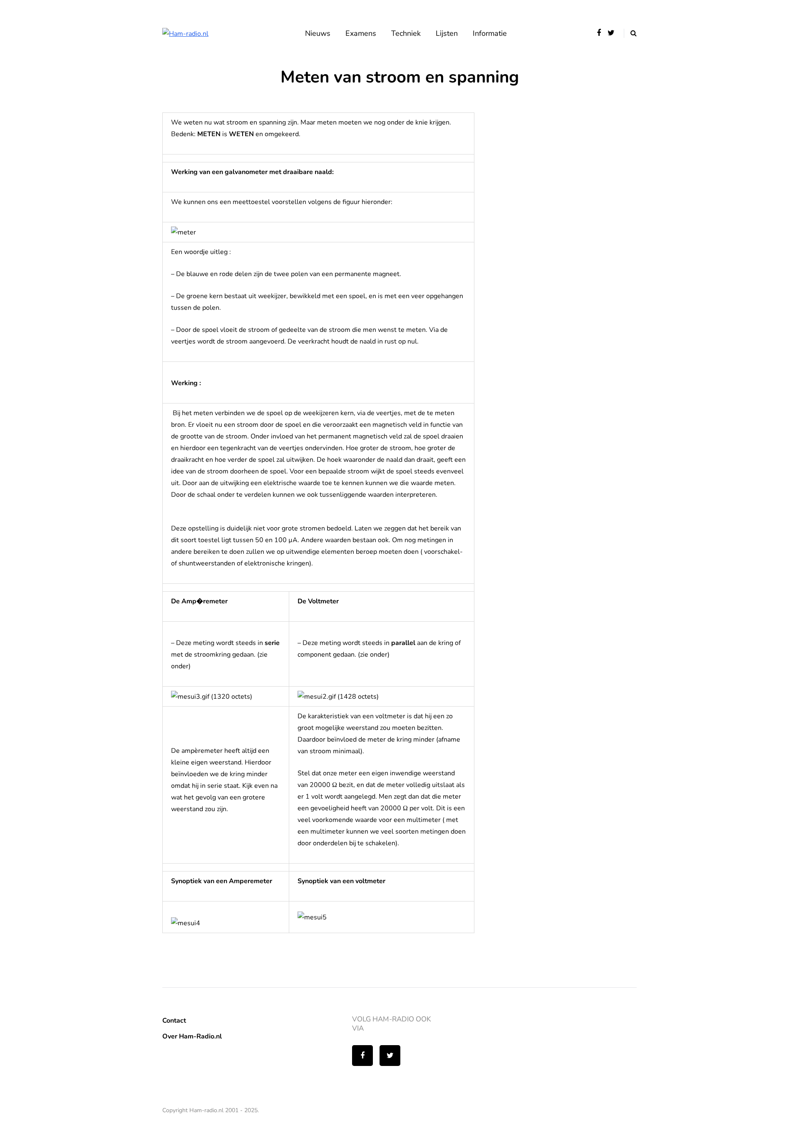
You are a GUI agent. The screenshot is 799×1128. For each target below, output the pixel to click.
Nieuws (317, 33)
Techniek (406, 33)
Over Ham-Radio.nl (192, 1036)
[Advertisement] (561, 164)
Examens (360, 33)
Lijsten (447, 33)
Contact (174, 1020)
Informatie (490, 33)
